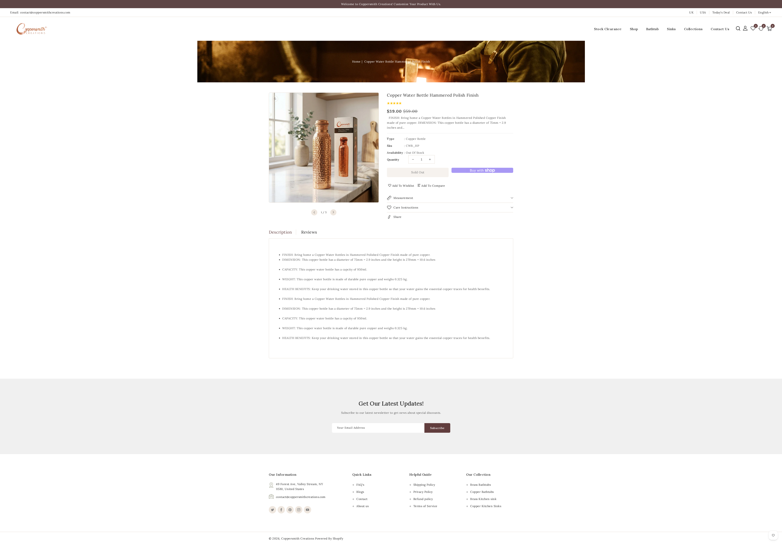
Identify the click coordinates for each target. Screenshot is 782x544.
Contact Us (744, 12)
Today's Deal (721, 12)
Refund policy (423, 499)
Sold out (418, 172)
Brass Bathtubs (480, 485)
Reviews (309, 232)
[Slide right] (333, 212)
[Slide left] (314, 212)
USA (703, 12)
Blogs (360, 492)
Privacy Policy (423, 492)
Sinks (671, 29)
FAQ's (360, 485)
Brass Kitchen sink (483, 499)
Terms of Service (425, 506)
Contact (362, 499)
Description (280, 232)
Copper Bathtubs (482, 492)
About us (362, 506)
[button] (738, 28)
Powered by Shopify (329, 538)
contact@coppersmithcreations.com (301, 497)
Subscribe (437, 428)
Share (397, 217)
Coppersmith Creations (297, 538)
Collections (693, 29)
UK (691, 12)
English (763, 12)
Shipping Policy (424, 485)
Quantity (393, 159)
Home (356, 61)
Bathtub (652, 29)
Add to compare (433, 186)
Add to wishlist (403, 186)
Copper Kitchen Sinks (485, 506)
